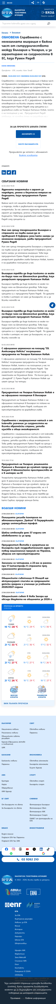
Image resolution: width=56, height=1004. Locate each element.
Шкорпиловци (21, 943)
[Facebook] (7, 849)
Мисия (17, 926)
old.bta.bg (19, 975)
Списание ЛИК (21, 961)
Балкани (6, 755)
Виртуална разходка (23, 919)
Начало (5, 33)
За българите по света (12, 808)
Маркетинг (19, 954)
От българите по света (12, 805)
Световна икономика (39, 761)
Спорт (33, 775)
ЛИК (3, 775)
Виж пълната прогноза (16, 703)
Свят (32, 723)
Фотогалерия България (40, 805)
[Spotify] (12, 853)
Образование (7, 788)
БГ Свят (5, 799)
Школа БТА (19, 940)
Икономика (36, 755)
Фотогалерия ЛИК (37, 812)
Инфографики (37, 828)
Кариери (18, 936)
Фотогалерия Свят (38, 808)
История (18, 929)
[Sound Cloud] (28, 853)
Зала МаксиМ (20, 957)
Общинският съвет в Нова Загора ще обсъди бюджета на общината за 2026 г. (27, 598)
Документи (20, 933)
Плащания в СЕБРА (22, 971)
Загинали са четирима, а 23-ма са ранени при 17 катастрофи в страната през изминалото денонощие (27, 565)
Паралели (34, 733)
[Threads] (21, 849)
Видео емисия (7, 834)
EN (38, 2)
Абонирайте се (28, 134)
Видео (5, 828)
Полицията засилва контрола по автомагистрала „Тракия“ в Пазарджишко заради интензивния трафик (28, 520)
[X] (35, 849)
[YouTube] (28, 849)
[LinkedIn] (42, 849)
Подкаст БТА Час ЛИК (11, 841)
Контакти (19, 968)
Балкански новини (9, 761)
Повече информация (35, 998)
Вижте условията (28, 155)
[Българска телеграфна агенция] (7, 880)
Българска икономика (39, 764)
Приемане (15, 998)
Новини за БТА (21, 922)
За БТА (17, 915)
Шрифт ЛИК (20, 950)
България (16, 32)
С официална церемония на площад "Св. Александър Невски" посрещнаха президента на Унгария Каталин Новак (26, 351)
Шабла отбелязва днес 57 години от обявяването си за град (24, 534)
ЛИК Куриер (7, 791)
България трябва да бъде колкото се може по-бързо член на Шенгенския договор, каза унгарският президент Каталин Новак (28, 276)
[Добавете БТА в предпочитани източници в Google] (44, 853)
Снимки (34, 799)
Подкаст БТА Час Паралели (13, 837)
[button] (33, 2)
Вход (49, 12)
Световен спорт (37, 781)
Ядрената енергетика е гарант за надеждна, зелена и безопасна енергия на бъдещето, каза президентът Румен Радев (26, 194)
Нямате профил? (47, 16)
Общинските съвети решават (11, 737)
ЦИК (3, 748)
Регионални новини (10, 733)
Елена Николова (8, 66)
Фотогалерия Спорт (38, 815)
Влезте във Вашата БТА (28, 144)
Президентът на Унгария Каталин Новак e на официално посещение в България (28, 394)
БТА (16, 911)
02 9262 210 (30, 859)
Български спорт (37, 784)
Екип (17, 964)
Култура (5, 781)
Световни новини (37, 729)
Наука (4, 784)
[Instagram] (14, 849)
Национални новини (10, 729)
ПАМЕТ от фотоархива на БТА (41, 820)
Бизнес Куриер (36, 768)
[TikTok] (49, 849)
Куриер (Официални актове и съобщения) (13, 743)
